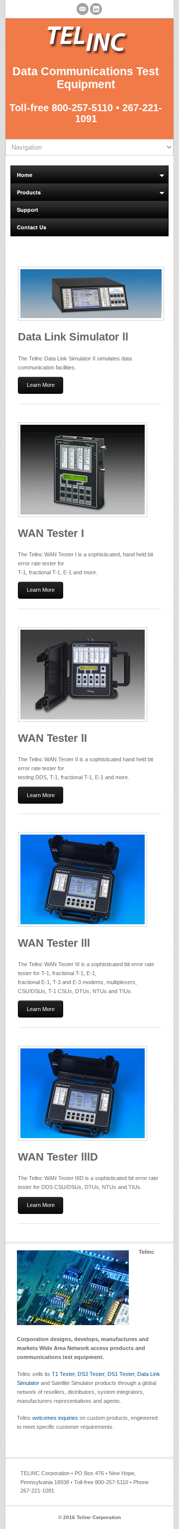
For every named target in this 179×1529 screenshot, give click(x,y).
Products (26, 192)
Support (27, 209)
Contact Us (31, 227)
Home (21, 175)
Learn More (41, 385)
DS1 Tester (120, 1374)
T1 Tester (63, 1374)
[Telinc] (86, 53)
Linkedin (96, 9)
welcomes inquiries (55, 1418)
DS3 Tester (91, 1374)
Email (83, 9)
